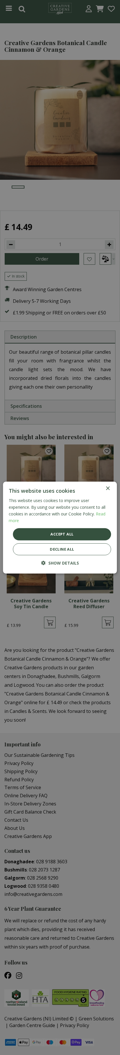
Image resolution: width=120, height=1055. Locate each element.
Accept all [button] (61, 534)
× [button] (107, 488)
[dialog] (60, 527)
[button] (60, 563)
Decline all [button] (62, 549)
